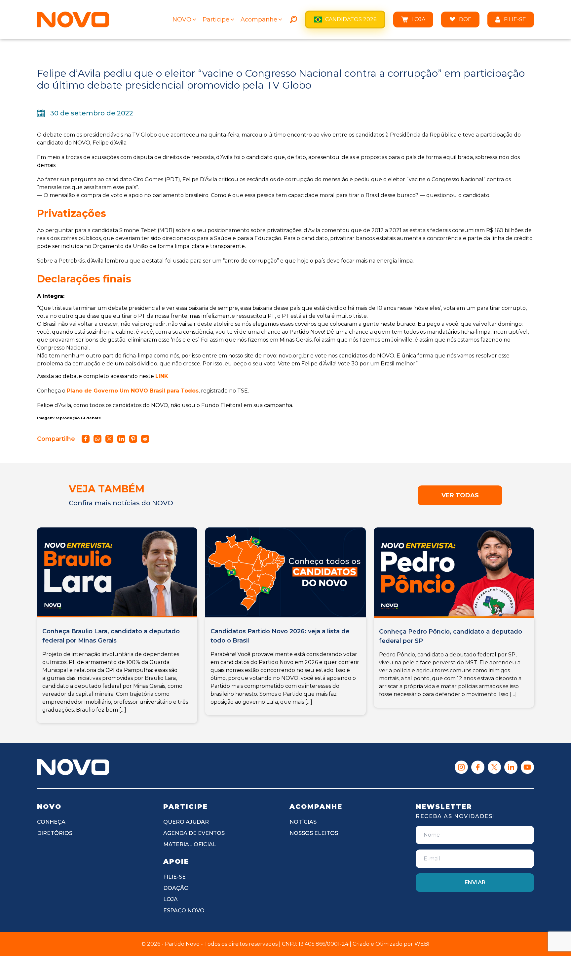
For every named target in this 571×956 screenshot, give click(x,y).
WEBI (422, 944)
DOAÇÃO (176, 888)
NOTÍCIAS (303, 822)
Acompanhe (259, 19)
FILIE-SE (515, 19)
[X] (494, 767)
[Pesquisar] (293, 19)
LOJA (418, 19)
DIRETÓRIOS (54, 833)
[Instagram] (461, 767)
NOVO (181, 19)
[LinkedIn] (510, 767)
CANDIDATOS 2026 (350, 19)
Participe (216, 19)
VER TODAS (460, 495)
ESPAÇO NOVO (184, 910)
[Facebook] (477, 767)
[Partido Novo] (73, 767)
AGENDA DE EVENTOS (194, 833)
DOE (465, 19)
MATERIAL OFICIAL (189, 844)
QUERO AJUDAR (186, 822)
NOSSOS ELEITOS (313, 833)
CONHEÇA (51, 822)
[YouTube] (527, 767)
